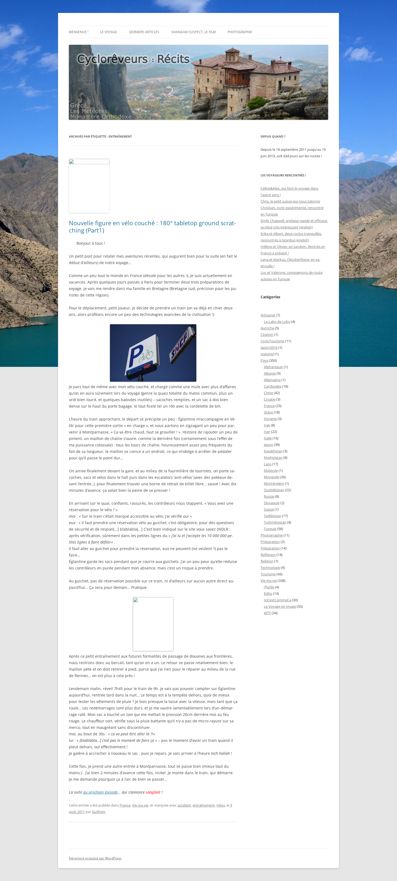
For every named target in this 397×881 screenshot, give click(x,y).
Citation (267, 334)
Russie (269, 496)
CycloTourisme (272, 341)
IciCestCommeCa (277, 599)
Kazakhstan (273, 451)
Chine (268, 392)
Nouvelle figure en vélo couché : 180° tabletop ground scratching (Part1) (152, 226)
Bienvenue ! (78, 32)
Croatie (269, 399)
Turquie (270, 528)
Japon (268, 444)
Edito (268, 593)
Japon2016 (269, 347)
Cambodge (272, 386)
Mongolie (271, 476)
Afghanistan (273, 366)
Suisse (269, 509)
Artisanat (268, 315)
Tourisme (268, 574)
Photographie (240, 32)
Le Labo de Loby (277, 321)
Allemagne (272, 379)
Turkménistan (275, 522)
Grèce (268, 412)
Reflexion (268, 554)
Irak (267, 425)
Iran (267, 431)
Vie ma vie (140, 805)
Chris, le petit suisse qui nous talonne (290, 201)
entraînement (204, 805)
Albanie (270, 373)
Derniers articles (144, 32)
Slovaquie (272, 502)
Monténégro (274, 483)
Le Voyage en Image (280, 606)
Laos (267, 464)
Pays (264, 360)
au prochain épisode (100, 792)
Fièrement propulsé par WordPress (95, 858)
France (125, 805)
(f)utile (269, 587)
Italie (268, 438)
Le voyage (108, 32)
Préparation (270, 541)
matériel (267, 353)
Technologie (270, 567)
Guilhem (98, 811)
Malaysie (271, 470)
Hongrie (270, 418)
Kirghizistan (273, 457)
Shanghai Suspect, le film (193, 32)
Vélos (220, 805)
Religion (267, 561)
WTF (267, 612)
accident (184, 805)
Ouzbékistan (274, 489)
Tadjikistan (272, 515)
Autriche (267, 328)
